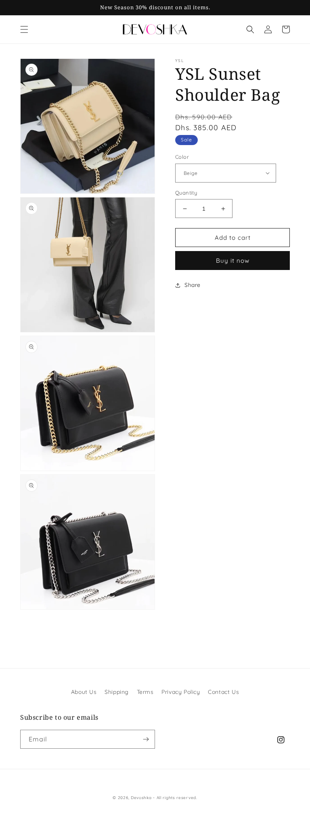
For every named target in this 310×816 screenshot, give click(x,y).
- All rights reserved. (175, 797)
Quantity (186, 192)
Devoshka (141, 797)
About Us (84, 692)
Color (182, 157)
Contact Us (223, 692)
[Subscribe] (146, 739)
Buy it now (232, 260)
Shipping (117, 692)
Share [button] (192, 285)
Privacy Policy (180, 692)
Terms (145, 692)
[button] (24, 29)
